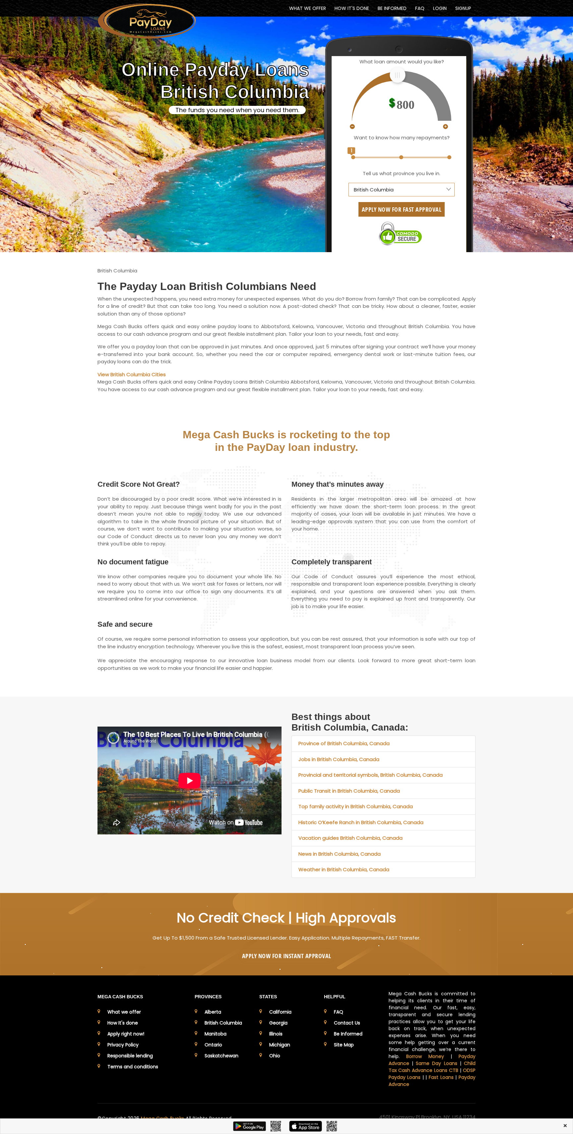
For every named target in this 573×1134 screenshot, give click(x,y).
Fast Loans (441, 1077)
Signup (463, 8)
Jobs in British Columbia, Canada (338, 759)
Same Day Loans (436, 1063)
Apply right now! (125, 1033)
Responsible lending (130, 1055)
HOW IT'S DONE (352, 8)
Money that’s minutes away (337, 484)
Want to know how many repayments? (402, 137)
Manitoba (215, 1033)
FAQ (419, 8)
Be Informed (348, 1033)
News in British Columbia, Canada (339, 853)
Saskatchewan (221, 1055)
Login (440, 8)
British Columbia (223, 1023)
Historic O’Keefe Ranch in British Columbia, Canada (360, 822)
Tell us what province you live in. (401, 173)
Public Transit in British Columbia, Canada (349, 790)
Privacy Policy (123, 1044)
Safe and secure (125, 624)
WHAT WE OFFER (307, 8)
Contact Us (347, 1023)
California (280, 1012)
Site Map (344, 1044)
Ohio (274, 1055)
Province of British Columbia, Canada (344, 743)
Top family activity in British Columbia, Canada (355, 806)
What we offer (124, 1012)
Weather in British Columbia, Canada (343, 869)
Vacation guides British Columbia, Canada (350, 837)
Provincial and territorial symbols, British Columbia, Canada (370, 774)
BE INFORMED (392, 8)
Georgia (278, 1023)
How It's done (122, 1023)
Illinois (276, 1033)
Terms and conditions (132, 1066)
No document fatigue (132, 562)
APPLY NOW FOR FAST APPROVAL (402, 209)
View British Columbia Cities (131, 374)
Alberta (213, 1012)
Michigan (279, 1044)
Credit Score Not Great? (138, 484)
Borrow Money (425, 1056)
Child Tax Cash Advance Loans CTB (432, 1067)
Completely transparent (331, 562)
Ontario (213, 1044)
